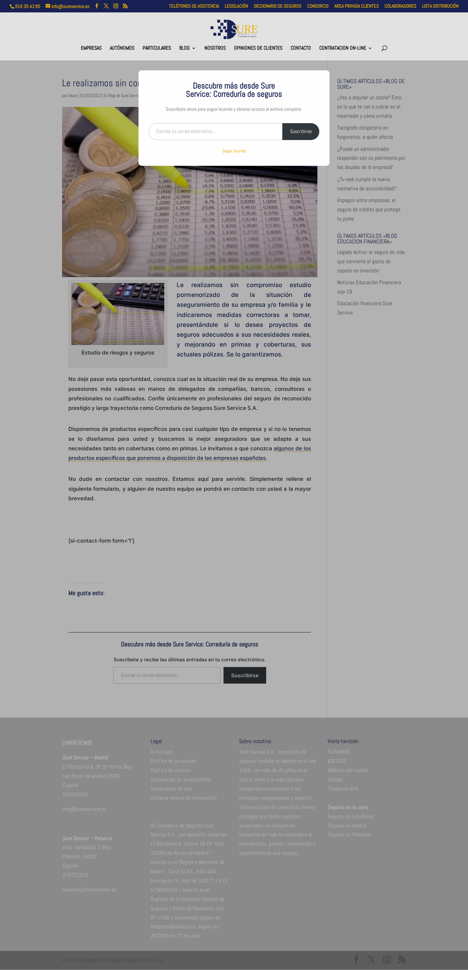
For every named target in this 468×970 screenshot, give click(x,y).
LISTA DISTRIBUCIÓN (440, 6)
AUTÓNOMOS (122, 48)
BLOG (184, 48)
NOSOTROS (215, 48)
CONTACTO (301, 48)
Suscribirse (301, 131)
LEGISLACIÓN (236, 6)
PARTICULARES (157, 48)
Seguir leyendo (234, 151)
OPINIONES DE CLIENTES (258, 48)
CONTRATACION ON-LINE (342, 48)
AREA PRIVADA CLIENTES (356, 6)
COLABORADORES (400, 6)
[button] (461, 923)
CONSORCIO (318, 6)
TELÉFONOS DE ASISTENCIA (194, 6)
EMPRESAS (91, 48)
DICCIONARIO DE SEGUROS (277, 6)
